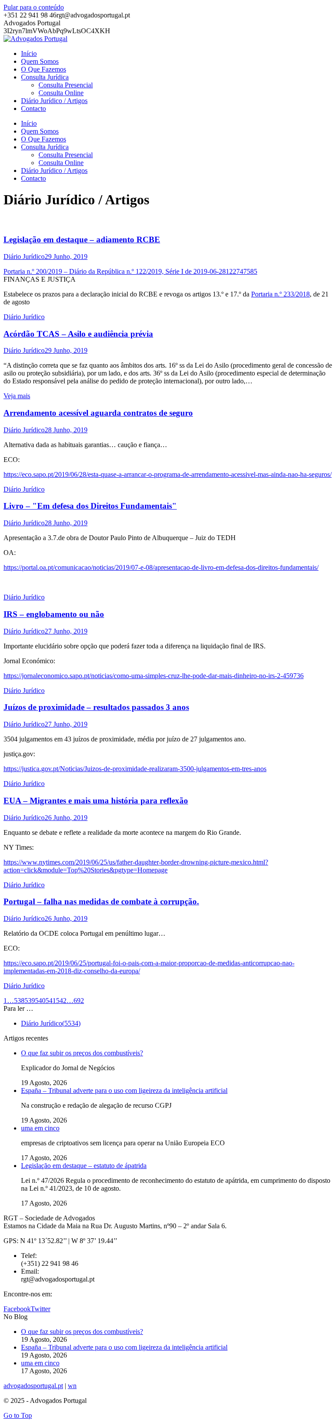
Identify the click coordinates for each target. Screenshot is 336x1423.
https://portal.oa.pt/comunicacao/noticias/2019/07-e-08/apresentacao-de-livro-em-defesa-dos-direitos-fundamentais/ (161, 567)
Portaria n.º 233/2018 (280, 294)
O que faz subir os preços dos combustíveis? (82, 1053)
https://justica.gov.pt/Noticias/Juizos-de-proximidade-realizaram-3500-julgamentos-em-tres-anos (135, 768)
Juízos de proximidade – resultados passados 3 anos (96, 707)
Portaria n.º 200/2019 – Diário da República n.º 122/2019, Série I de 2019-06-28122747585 (130, 271)
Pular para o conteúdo (34, 7)
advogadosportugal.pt (33, 1385)
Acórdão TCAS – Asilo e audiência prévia (78, 333)
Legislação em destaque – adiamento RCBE (82, 239)
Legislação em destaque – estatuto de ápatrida (84, 1165)
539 (29, 1000)
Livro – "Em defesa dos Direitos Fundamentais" (90, 505)
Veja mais (17, 396)
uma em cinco (40, 1128)
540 (40, 1000)
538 (19, 1000)
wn (72, 1385)
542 (61, 1000)
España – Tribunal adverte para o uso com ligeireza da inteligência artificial (124, 1090)
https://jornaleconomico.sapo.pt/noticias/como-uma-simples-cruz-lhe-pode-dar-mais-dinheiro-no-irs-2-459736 (154, 675)
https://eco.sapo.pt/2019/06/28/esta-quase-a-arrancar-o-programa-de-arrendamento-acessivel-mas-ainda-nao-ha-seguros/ (168, 474)
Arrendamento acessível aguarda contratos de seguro (98, 412)
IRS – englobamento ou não (54, 614)
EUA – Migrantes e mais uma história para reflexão (96, 800)
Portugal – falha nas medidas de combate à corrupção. (101, 901)
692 (79, 1000)
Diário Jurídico (24, 256)
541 (51, 1000)
